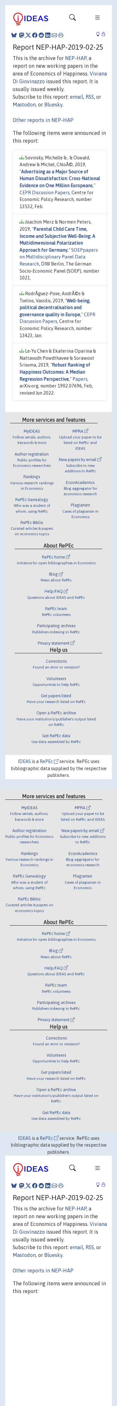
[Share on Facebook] (34, 35)
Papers (79, 379)
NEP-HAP (75, 58)
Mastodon (24, 104)
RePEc (47, 761)
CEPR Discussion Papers (45, 192)
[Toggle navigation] (72, 19)
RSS (89, 97)
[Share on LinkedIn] (47, 35)
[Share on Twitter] (28, 35)
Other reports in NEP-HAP (43, 120)
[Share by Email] (54, 35)
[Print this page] (60, 35)
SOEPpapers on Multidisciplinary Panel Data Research (59, 256)
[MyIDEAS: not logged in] (100, 34)
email (76, 97)
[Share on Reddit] (41, 35)
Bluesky (53, 104)
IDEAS (24, 761)
